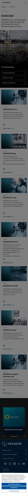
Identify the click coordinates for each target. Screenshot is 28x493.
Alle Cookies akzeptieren (14, 484)
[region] (14, 483)
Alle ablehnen (14, 487)
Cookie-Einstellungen (14, 491)
